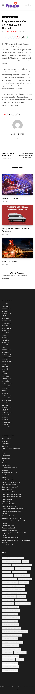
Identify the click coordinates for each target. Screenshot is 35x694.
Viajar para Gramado (10, 670)
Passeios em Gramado (8, 528)
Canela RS (7, 565)
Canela (25, 561)
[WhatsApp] (28, 37)
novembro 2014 (6, 415)
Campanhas (5, 443)
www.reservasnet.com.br (11, 105)
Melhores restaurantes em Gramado (15, 593)
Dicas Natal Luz (8, 568)
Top (18, 690)
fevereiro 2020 (6, 378)
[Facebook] (7, 37)
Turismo (20, 659)
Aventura (5, 441)
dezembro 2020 (6, 354)
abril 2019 (5, 393)
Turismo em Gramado (10, 663)
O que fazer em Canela (11, 624)
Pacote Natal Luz (7, 499)
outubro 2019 (6, 388)
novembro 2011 (6, 424)
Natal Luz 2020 (8, 600)
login (15, 275)
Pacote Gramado (7, 489)
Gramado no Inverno (19, 572)
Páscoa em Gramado (8, 516)
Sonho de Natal (20, 652)
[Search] (30, 5)
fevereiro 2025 (6, 309)
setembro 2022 (6, 328)
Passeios (4, 523)
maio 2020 (5, 371)
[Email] (23, 37)
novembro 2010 (6, 427)
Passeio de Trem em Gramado (13, 642)
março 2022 (5, 340)
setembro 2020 (6, 362)
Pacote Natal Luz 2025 (8, 504)
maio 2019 (5, 390)
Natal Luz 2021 (21, 600)
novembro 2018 (6, 398)
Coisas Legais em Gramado (22, 565)
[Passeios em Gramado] (13, 5)
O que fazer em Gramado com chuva (15, 631)
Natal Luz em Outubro (10, 621)
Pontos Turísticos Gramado (12, 649)
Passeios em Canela (8, 525)
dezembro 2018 (6, 395)
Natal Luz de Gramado (10, 17)
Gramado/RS (6, 465)
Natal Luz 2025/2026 (10, 198)
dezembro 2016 (6, 412)
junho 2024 (5, 318)
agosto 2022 (5, 330)
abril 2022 (5, 337)
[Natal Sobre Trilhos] (17, 248)
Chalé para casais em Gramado (11, 448)
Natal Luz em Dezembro (11, 610)
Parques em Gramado (10, 638)
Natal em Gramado (9, 596)
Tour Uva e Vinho (9, 659)
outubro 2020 (6, 359)
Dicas (3, 453)
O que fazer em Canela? (9, 484)
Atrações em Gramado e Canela (13, 558)
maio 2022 (5, 335)
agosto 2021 (5, 342)
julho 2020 (5, 366)
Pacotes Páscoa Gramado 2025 (11, 511)
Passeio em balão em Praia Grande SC (13, 521)
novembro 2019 (6, 386)
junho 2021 (5, 345)
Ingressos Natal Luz (25, 579)
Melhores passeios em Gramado (13, 589)
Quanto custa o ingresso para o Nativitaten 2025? (16, 540)
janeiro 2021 (5, 352)
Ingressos (5, 470)
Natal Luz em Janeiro (10, 614)
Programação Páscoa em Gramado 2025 (14, 533)
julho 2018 (5, 405)
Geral (3, 460)
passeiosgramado (10, 31)
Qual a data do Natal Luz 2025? (11, 537)
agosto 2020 (5, 364)
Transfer (4, 542)
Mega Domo (23, 582)
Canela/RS (5, 446)
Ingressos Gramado (9, 579)
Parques (4, 513)
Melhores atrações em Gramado (13, 586)
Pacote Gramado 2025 (8, 492)
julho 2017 (5, 410)
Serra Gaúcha (8, 652)
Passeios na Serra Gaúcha (9, 530)
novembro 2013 (6, 419)
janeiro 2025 (5, 311)
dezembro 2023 (6, 321)
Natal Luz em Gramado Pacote (11, 482)
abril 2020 (5, 374)
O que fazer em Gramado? (10, 487)
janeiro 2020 (5, 381)
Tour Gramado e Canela (11, 656)
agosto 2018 (5, 403)
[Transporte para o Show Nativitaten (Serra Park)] (17, 215)
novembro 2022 (6, 323)
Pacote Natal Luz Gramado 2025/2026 (13, 508)
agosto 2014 (5, 417)
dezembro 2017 (6, 407)
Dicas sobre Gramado (23, 568)
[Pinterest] (18, 37)
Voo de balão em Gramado (10, 545)
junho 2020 (5, 369)
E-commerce (6, 455)
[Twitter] (12, 37)
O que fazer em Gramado (11, 628)
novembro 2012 (6, 422)
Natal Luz (5, 475)
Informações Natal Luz (22, 575)
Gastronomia (6, 458)
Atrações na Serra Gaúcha (11, 561)
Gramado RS (7, 575)
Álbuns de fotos (6, 439)
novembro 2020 (6, 357)
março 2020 (5, 376)
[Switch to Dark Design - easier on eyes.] (26, 5)
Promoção (5, 535)
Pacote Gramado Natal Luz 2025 (11, 494)
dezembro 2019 (6, 383)
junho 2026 (5, 304)
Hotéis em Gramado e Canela (10, 468)
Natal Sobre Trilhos (9, 261)
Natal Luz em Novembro (11, 617)
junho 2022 (5, 333)
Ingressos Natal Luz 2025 (9, 472)
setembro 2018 (6, 400)
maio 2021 (5, 347)
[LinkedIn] (16, 114)
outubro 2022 (6, 325)
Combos (4, 451)
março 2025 (5, 306)
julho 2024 (5, 316)
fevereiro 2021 (6, 350)
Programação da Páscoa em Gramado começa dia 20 (26, 155)
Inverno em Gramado (10, 582)
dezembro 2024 (6, 313)
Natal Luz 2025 (8, 603)
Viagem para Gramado (10, 666)
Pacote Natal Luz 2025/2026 (10, 506)
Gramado (5, 463)
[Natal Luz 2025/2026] (17, 184)
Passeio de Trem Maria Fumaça (11, 518)
